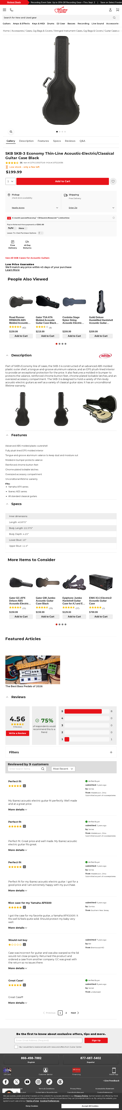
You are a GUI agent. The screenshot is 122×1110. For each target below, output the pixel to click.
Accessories (113, 23)
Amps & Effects (21, 23)
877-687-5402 (90, 1058)
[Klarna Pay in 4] (23, 228)
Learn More (12, 270)
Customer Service (45, 1074)
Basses (71, 23)
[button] (61, 355)
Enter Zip (73, 208)
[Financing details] (113, 218)
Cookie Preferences (49, 1101)
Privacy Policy (81, 1096)
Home (6, 31)
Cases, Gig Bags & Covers (39, 31)
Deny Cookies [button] (32, 1106)
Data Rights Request (75, 1092)
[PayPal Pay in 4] (12, 228)
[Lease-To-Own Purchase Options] (40, 233)
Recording (83, 23)
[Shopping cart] (117, 10)
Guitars (7, 23)
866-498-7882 (31, 1058)
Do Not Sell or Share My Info (46, 1092)
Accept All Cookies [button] (90, 1106)
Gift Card (7, 1074)
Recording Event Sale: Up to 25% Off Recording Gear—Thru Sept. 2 (63, 2)
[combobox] (10, 181)
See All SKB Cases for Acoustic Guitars (27, 258)
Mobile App (113, 1074)
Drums (50, 23)
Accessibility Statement (104, 1088)
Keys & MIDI (38, 23)
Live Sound (98, 23)
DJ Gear (61, 23)
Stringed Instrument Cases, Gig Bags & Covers (78, 31)
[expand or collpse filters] (111, 752)
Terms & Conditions (46, 1088)
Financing (76, 1074)
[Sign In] (110, 10)
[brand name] (105, 355)
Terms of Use (32, 1101)
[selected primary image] (61, 80)
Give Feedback (111, 1081)
